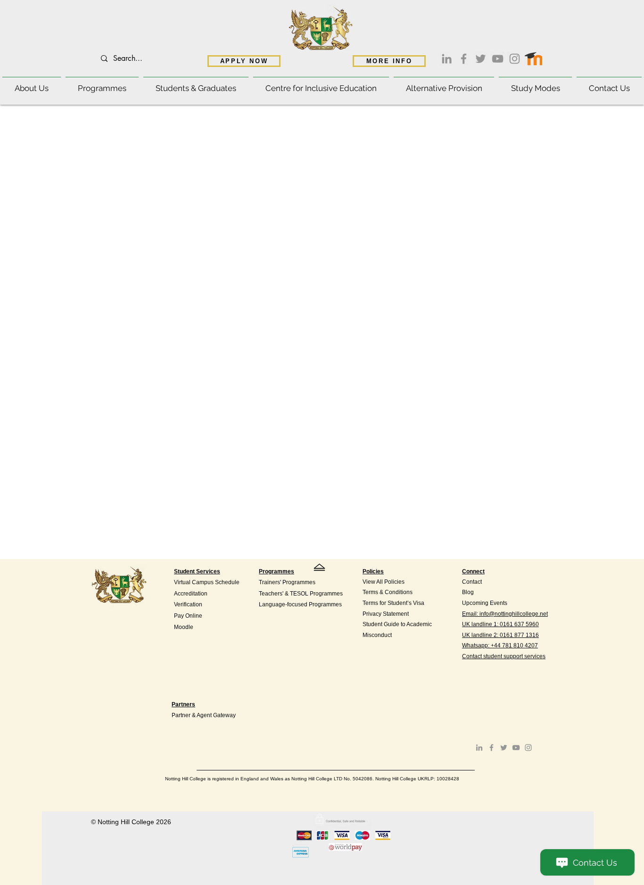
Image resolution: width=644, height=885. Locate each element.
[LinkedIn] (447, 59)
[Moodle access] (533, 57)
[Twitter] (480, 59)
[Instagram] (514, 59)
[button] (31, 84)
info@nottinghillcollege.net (513, 614)
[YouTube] (497, 59)
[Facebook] (464, 59)
